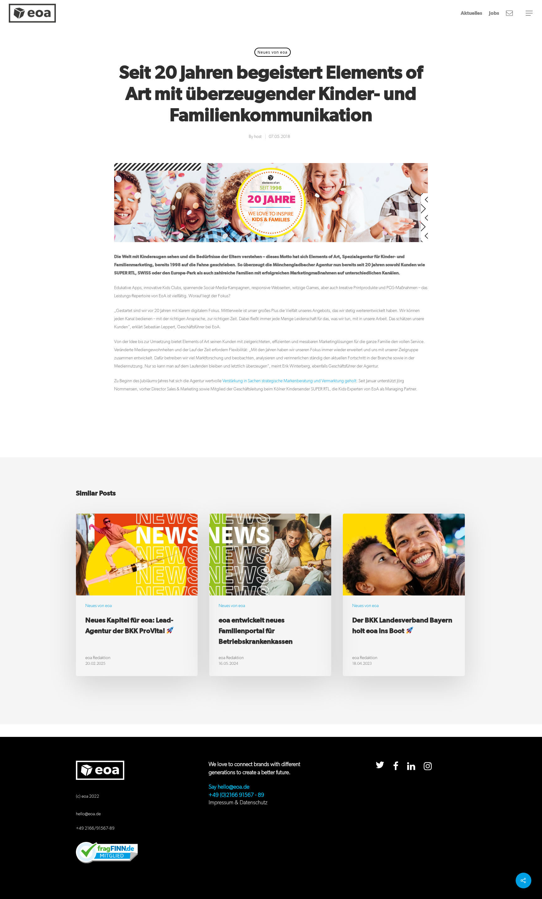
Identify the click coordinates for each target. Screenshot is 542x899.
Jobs (494, 13)
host (258, 137)
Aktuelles (471, 13)
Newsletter (509, 13)
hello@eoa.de (88, 814)
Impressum (221, 803)
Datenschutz (254, 803)
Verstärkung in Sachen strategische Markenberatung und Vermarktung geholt (289, 381)
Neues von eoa (273, 52)
